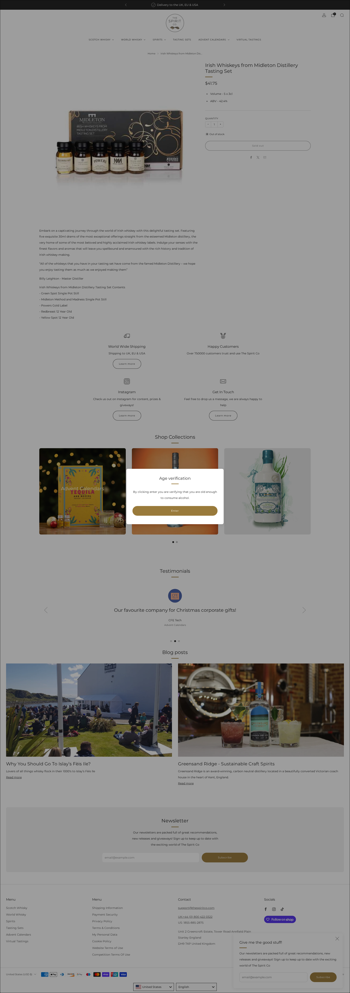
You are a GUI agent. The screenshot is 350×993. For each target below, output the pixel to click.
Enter (175, 510)
